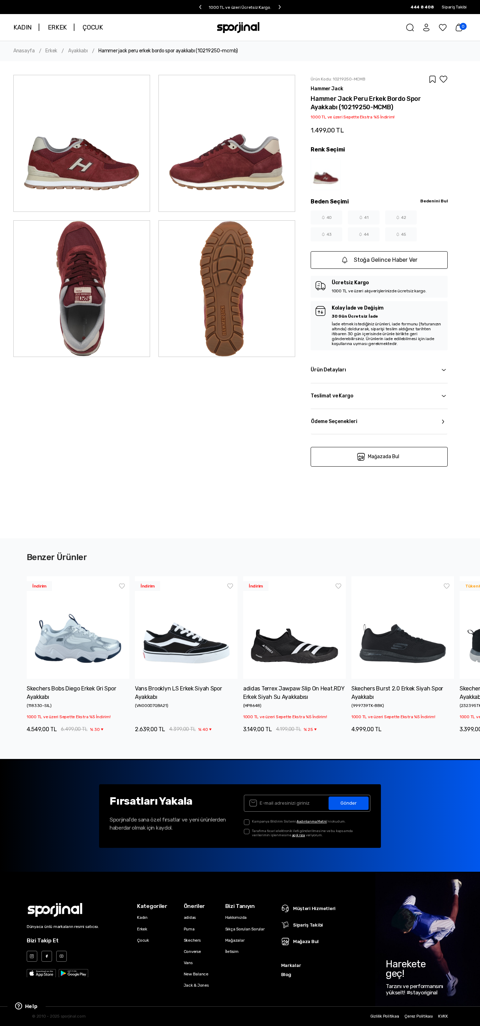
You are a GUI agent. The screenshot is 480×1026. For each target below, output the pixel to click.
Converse (192, 951)
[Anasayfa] (238, 27)
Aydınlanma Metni (312, 821)
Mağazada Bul (383, 457)
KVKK (443, 1016)
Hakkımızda (236, 917)
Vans (188, 962)
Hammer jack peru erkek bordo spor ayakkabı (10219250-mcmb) (168, 51)
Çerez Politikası (418, 1016)
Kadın (142, 917)
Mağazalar (235, 940)
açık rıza (298, 835)
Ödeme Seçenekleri (334, 421)
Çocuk (143, 940)
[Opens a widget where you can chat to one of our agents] (26, 1006)
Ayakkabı (78, 51)
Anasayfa (24, 51)
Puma (189, 929)
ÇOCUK (93, 27)
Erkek (51, 51)
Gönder (348, 803)
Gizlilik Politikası (385, 1016)
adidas (190, 917)
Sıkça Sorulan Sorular (245, 929)
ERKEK (57, 27)
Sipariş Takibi (454, 7)
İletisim (232, 951)
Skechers (192, 940)
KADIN (22, 27)
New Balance (196, 974)
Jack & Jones (196, 985)
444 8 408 (422, 7)
